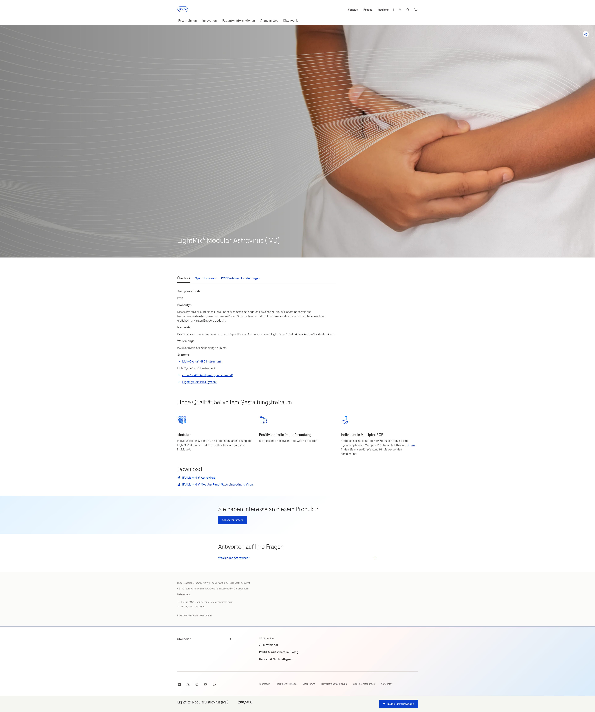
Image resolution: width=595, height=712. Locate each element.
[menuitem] (187, 20)
